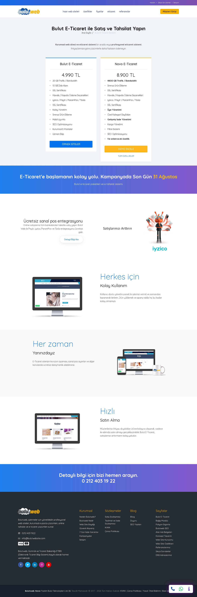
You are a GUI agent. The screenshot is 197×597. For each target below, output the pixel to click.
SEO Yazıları (135, 524)
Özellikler (87, 11)
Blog (132, 516)
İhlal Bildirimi (155, 591)
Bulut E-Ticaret (162, 516)
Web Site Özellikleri (164, 543)
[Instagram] (41, 564)
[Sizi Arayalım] (189, 589)
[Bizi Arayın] (173, 589)
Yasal (145, 591)
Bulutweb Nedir (86, 520)
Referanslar (124, 11)
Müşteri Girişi (169, 11)
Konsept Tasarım (164, 536)
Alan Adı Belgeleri (164, 532)
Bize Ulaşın (167, 591)
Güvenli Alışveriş (86, 528)
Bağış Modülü (162, 520)
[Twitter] (27, 564)
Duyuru (133, 520)
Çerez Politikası (112, 531)
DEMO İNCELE (126, 149)
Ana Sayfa (86, 32)
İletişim (176, 2)
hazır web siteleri (71, 11)
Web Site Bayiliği (87, 524)
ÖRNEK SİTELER (71, 144)
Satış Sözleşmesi (112, 516)
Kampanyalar (85, 536)
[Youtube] (48, 564)
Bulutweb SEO (162, 528)
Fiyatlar (99, 11)
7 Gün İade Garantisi (88, 532)
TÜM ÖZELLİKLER (126, 156)
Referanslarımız (163, 547)
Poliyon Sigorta (163, 524)
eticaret (111, 11)
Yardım (152, 2)
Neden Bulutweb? (87, 516)
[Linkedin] (34, 564)
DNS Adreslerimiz (164, 555)
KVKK (107, 527)
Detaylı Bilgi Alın (71, 239)
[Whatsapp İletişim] (181, 589)
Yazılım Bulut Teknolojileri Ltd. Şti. (53, 591)
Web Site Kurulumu (164, 539)
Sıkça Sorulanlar (164, 2)
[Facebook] (20, 564)
